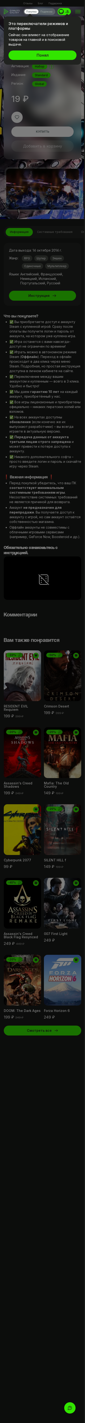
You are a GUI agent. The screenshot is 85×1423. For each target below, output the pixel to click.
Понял (43, 55)
